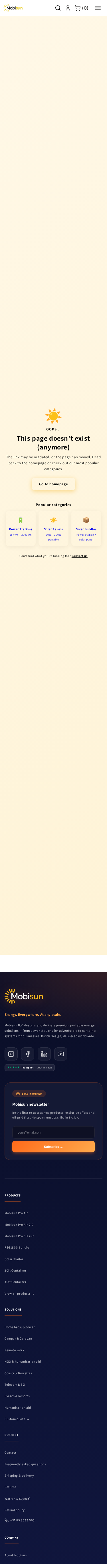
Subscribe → (53, 1146)
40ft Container (15, 1282)
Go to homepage (53, 484)
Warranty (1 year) (17, 1499)
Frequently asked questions (25, 1464)
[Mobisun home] (13, 8)
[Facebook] (27, 1053)
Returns (10, 1487)
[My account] (67, 8)
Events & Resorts (17, 1396)
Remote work (14, 1350)
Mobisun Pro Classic (19, 1236)
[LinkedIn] (44, 1053)
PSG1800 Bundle (17, 1247)
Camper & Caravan (18, 1338)
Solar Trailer (14, 1259)
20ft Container (15, 1270)
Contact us (80, 556)
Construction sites (18, 1373)
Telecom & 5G (15, 1384)
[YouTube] (60, 1053)
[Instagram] (11, 1053)
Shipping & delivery (19, 1476)
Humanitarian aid (18, 1408)
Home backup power (20, 1327)
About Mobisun (16, 1555)
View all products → (20, 1293)
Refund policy (15, 1510)
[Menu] (98, 8)
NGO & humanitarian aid (23, 1361)
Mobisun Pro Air (16, 1213)
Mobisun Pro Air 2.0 (19, 1225)
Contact (10, 1452)
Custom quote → (17, 1419)
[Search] (57, 8)
